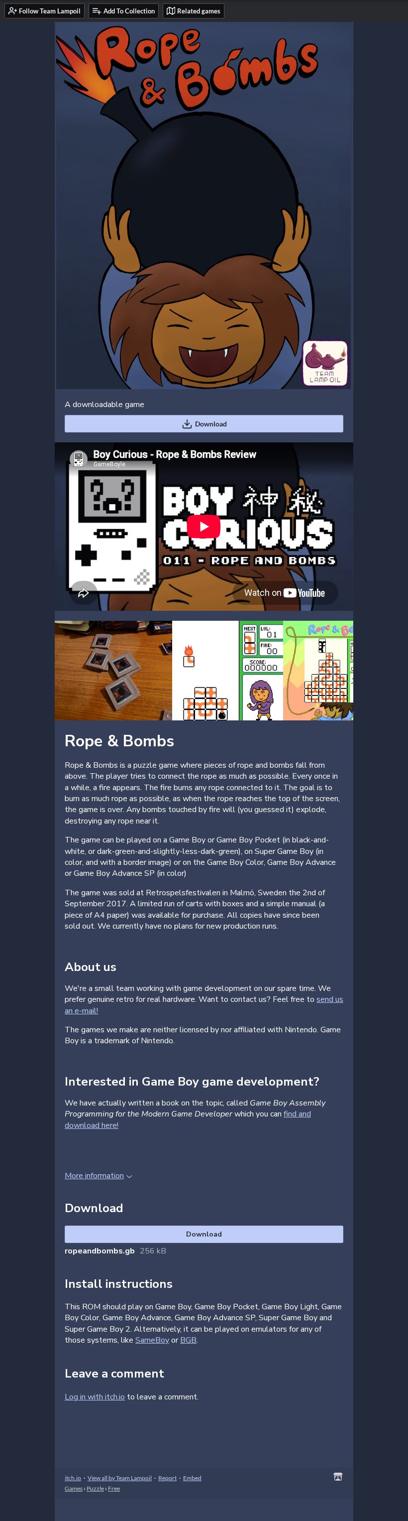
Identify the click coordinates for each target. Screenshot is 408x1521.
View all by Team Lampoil (120, 1478)
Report (167, 1478)
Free (114, 1488)
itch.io (73, 1478)
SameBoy (152, 1340)
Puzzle (95, 1488)
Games (74, 1488)
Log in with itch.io (95, 1396)
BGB (188, 1340)
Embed (192, 1478)
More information (94, 1175)
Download (211, 423)
